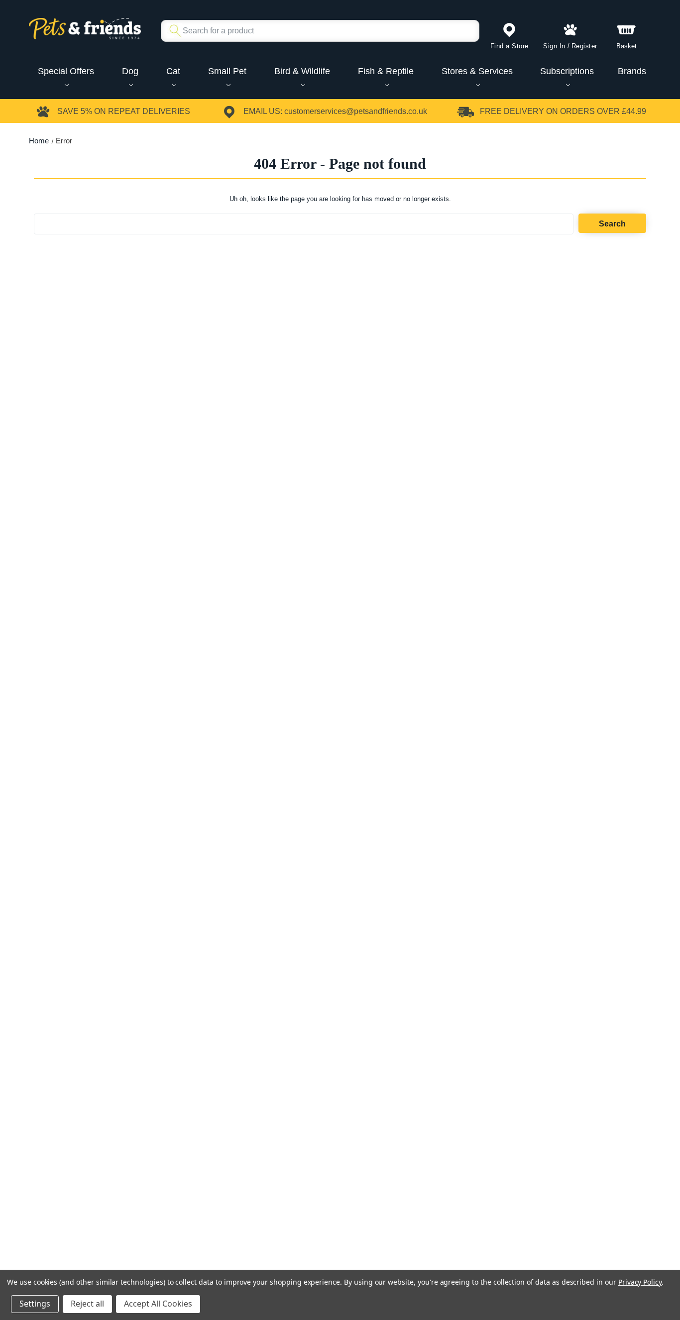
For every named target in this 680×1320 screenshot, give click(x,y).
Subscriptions (567, 71)
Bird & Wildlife (302, 71)
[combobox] (316, 31)
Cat (173, 71)
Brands (632, 71)
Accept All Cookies (158, 1303)
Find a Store (509, 46)
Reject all (87, 1303)
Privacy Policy (640, 1282)
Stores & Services (477, 71)
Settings (34, 1303)
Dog (130, 71)
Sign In (554, 46)
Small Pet (227, 71)
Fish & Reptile (386, 71)
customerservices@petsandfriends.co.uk (355, 111)
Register (584, 46)
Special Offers (66, 71)
